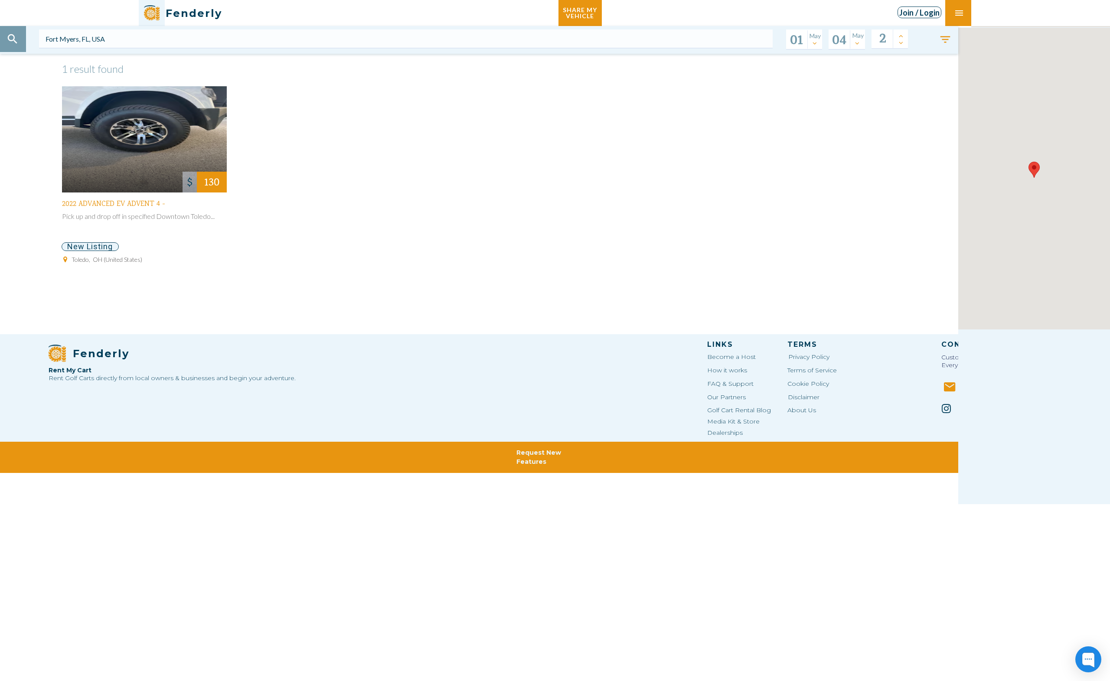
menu (959, 13)
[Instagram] (946, 408)
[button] (1034, 170)
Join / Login (919, 12)
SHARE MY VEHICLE (580, 13)
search (12, 39)
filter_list (945, 39)
